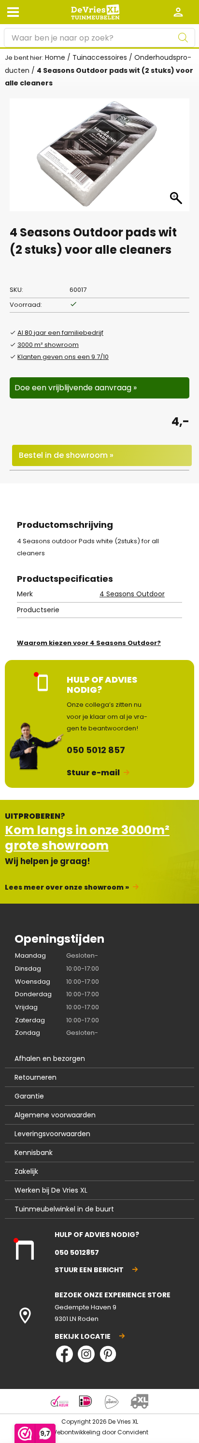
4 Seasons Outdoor (132, 594)
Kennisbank (33, 1152)
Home (55, 57)
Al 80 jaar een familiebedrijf (60, 332)
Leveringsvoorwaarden (52, 1134)
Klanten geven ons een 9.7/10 (63, 356)
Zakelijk (26, 1171)
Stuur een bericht (89, 1270)
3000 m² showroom (48, 344)
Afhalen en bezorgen (49, 1058)
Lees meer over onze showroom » (67, 887)
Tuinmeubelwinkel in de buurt (64, 1209)
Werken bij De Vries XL (50, 1190)
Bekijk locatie (83, 1336)
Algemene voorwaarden (55, 1115)
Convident (132, 1432)
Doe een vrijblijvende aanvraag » (75, 387)
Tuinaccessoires (99, 57)
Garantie (29, 1096)
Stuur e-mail (93, 772)
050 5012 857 (96, 750)
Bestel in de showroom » (66, 455)
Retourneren (35, 1077)
